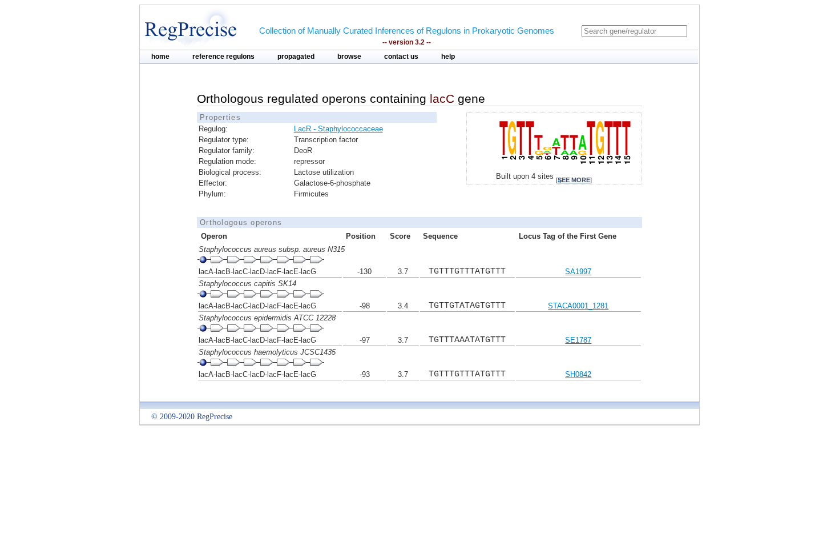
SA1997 (578, 271)
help (448, 56)
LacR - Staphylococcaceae (338, 129)
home (160, 56)
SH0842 (578, 374)
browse (349, 56)
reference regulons (223, 56)
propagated (295, 56)
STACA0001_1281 (578, 306)
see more (574, 179)
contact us (401, 56)
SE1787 (578, 340)
